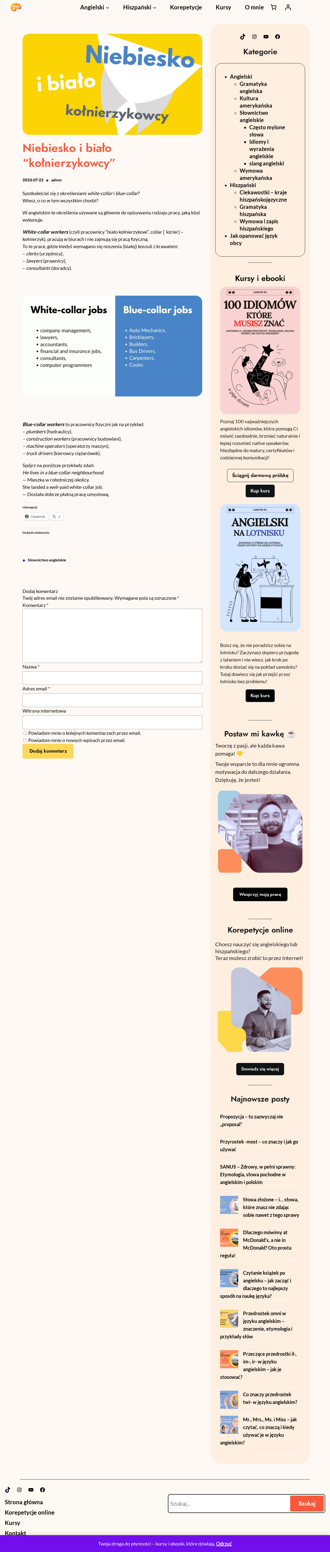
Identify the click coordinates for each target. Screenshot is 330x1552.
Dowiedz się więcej (260, 1069)
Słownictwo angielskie (47, 560)
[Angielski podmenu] (107, 7)
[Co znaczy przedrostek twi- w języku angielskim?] (229, 1400)
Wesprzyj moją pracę (260, 894)
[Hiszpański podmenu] (154, 7)
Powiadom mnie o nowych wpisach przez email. (76, 740)
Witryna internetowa (44, 711)
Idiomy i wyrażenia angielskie (261, 148)
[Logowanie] (288, 7)
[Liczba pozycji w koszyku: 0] (273, 7)
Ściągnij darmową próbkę (260, 475)
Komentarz (35, 605)
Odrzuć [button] (224, 1543)
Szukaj (307, 1503)
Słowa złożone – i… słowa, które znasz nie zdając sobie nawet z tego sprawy (271, 1207)
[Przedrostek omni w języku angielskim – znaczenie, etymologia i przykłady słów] (229, 1319)
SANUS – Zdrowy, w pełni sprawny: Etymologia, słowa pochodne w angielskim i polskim (257, 1174)
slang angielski (266, 163)
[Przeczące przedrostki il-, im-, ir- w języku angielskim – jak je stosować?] (229, 1360)
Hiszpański (243, 185)
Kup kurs (260, 490)
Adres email (36, 688)
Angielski (241, 76)
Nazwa (31, 666)
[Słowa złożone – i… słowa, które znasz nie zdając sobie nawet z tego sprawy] (229, 1206)
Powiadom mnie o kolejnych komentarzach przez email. (84, 733)
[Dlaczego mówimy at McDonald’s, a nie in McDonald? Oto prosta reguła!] (229, 1238)
